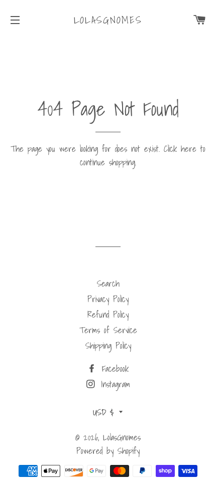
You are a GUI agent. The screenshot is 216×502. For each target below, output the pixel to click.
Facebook (113, 368)
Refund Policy (108, 314)
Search (108, 283)
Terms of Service (108, 330)
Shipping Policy (108, 345)
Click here (180, 148)
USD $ (103, 412)
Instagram (113, 384)
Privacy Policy (108, 299)
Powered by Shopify (108, 450)
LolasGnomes (108, 20)
